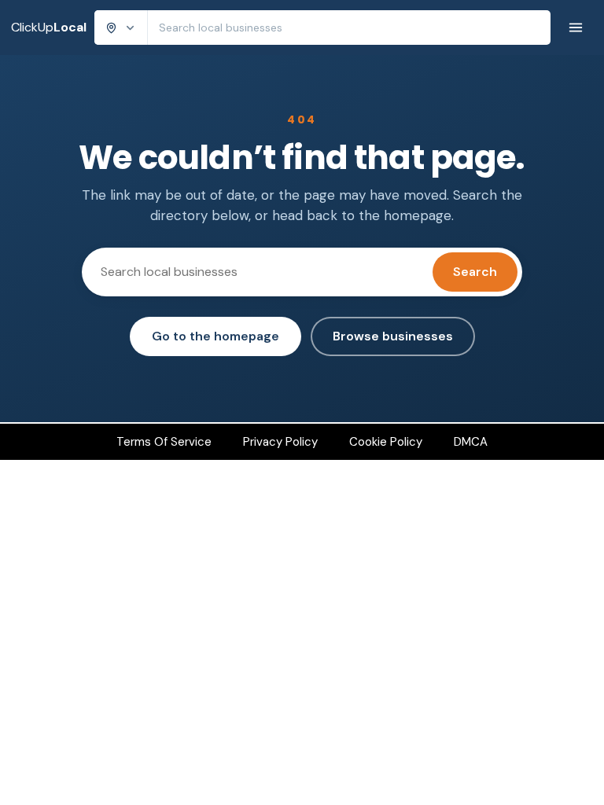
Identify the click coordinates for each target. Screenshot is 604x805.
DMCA (471, 442)
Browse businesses (393, 336)
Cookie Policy (385, 442)
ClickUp (49, 27)
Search (475, 271)
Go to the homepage (215, 336)
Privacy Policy (280, 442)
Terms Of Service (164, 442)
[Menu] (575, 27)
